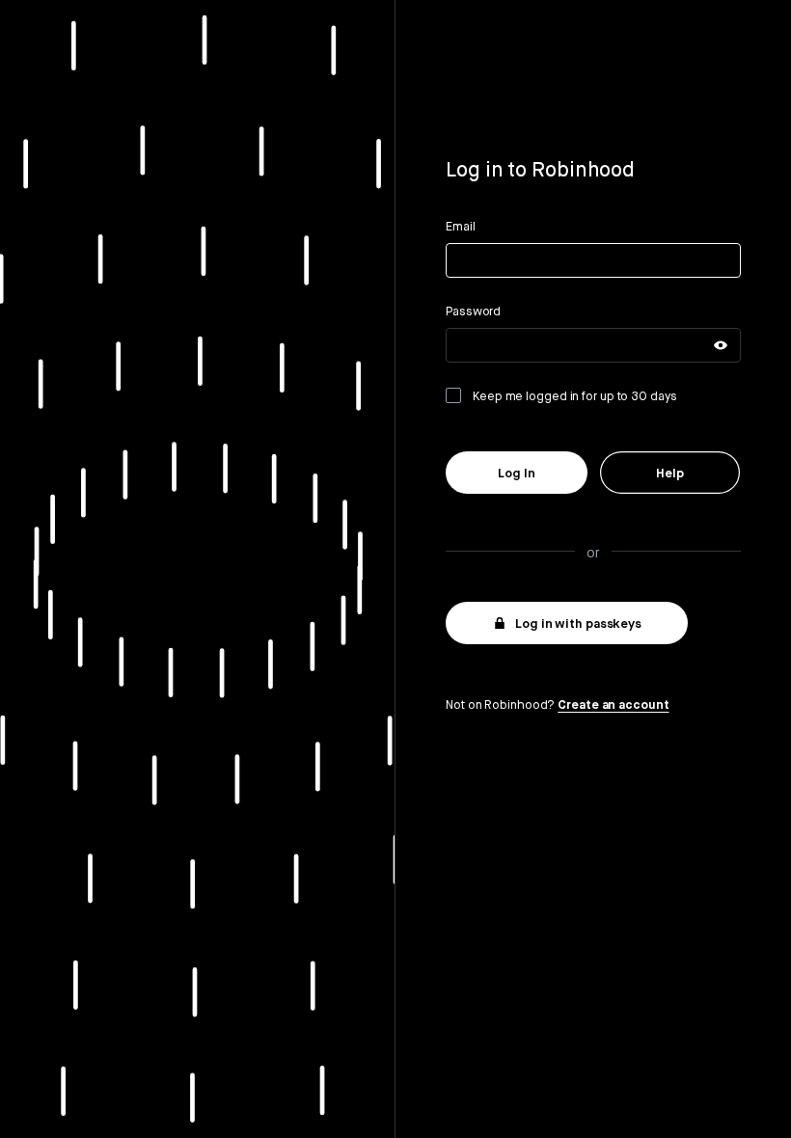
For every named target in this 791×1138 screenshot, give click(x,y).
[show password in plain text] (720, 345)
